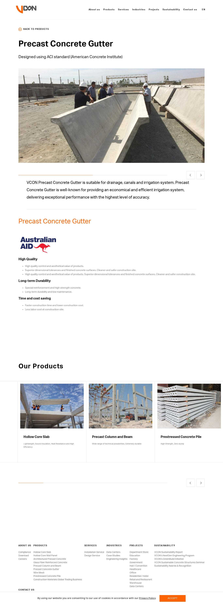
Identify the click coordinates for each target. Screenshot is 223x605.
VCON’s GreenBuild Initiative (169, 559)
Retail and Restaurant (141, 579)
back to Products (36, 29)
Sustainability (171, 10)
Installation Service (94, 552)
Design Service (92, 556)
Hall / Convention (138, 566)
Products (109, 10)
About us (94, 10)
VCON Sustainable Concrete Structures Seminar (179, 562)
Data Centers (113, 552)
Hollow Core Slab (42, 552)
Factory (134, 559)
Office (133, 573)
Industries (138, 10)
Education (135, 556)
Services (123, 10)
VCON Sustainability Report (168, 552)
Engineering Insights (116, 559)
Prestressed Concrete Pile (47, 576)
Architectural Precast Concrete (49, 559)
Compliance (24, 552)
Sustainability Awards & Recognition (172, 566)
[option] (111, 115)
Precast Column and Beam (47, 566)
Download (23, 556)
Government (136, 562)
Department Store (139, 552)
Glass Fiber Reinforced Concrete (50, 562)
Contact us (190, 10)
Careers (22, 559)
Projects (154, 10)
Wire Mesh (38, 573)
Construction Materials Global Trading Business (57, 579)
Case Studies (113, 556)
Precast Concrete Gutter (46, 569)
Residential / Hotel (139, 576)
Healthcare (135, 569)
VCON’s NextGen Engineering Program (174, 556)
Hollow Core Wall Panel (45, 556)
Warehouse (136, 583)
